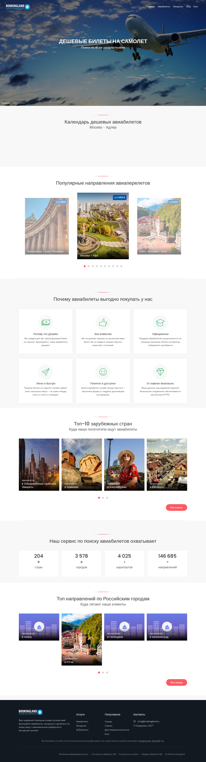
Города (108, 721)
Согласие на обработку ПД (104, 754)
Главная (151, 6)
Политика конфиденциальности (73, 754)
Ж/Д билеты (82, 729)
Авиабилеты (164, 6)
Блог (195, 6)
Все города (177, 682)
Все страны (176, 507)
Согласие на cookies (128, 754)
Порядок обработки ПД (151, 754)
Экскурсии (178, 6)
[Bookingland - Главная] (32, 712)
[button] (85, 266)
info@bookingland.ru (148, 721)
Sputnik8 (156, 741)
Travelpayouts (144, 741)
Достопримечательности (117, 729)
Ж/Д (188, 6)
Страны (108, 725)
